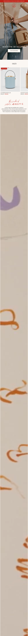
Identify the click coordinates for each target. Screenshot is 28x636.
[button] (4, 5)
